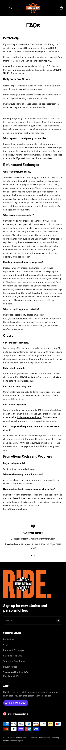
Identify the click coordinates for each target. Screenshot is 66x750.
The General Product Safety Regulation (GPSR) (16, 674)
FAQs (5, 644)
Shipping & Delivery (12, 655)
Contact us (8, 639)
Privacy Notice (10, 666)
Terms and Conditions (14, 661)
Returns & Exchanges (13, 650)
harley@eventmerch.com (15, 318)
